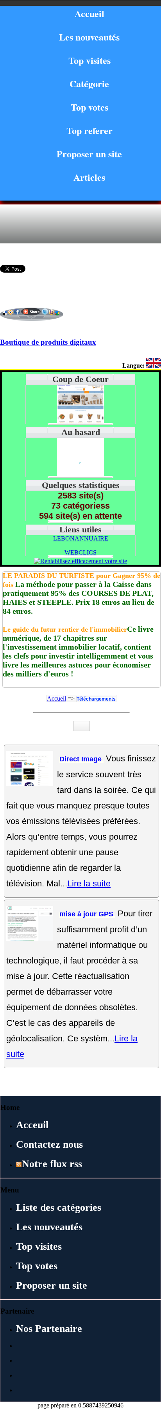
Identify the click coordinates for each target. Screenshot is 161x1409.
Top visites (89, 60)
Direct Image (81, 759)
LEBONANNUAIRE (80, 538)
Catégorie (89, 83)
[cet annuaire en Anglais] (153, 365)
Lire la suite (89, 883)
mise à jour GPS (87, 914)
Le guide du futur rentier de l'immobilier (65, 629)
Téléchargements (96, 699)
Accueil (89, 13)
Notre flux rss (52, 1163)
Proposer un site (89, 153)
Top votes (89, 107)
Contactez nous (49, 1144)
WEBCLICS (80, 552)
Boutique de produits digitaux (48, 342)
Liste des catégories (58, 1207)
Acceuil (32, 1125)
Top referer (89, 130)
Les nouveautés (89, 37)
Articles (89, 177)
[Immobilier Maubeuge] (80, 474)
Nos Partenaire (49, 1328)
